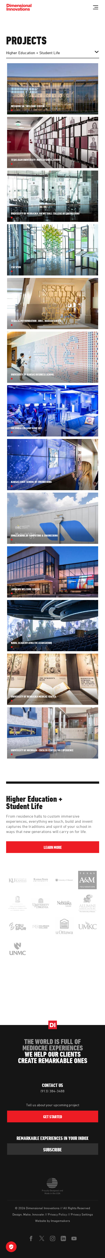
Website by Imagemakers (52, 1221)
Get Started (52, 1116)
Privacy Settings (82, 1214)
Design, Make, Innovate (28, 1214)
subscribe (52, 1150)
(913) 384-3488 (52, 1091)
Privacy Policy (57, 1214)
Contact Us (52, 1085)
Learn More (52, 847)
